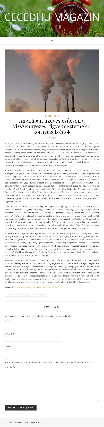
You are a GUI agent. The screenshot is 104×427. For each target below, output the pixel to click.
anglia (9, 295)
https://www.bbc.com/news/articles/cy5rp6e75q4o (34, 287)
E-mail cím (10, 333)
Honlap (8, 346)
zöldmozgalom (39, 295)
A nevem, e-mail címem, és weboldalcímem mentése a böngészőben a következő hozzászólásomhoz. (49, 362)
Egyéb (48, 116)
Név (7, 321)
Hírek (56, 116)
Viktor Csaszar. (35, 422)
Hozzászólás (10, 367)
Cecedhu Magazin (52, 17)
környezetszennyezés (22, 295)
